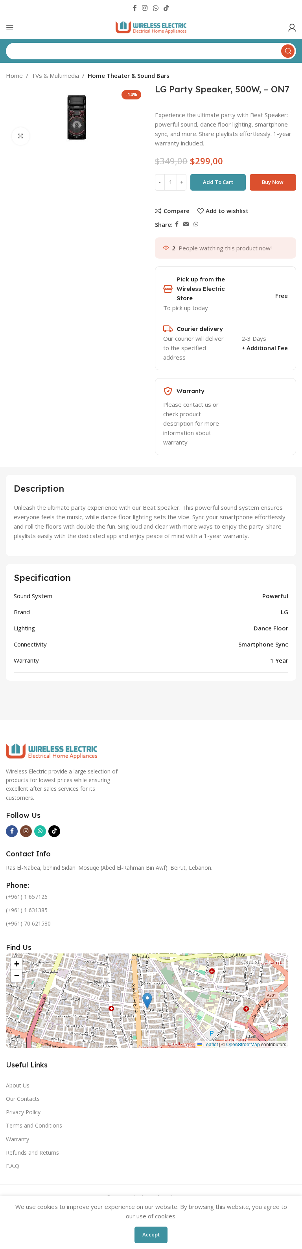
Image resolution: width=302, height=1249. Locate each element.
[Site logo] (151, 27)
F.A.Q (12, 1166)
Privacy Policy (23, 1112)
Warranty (17, 1139)
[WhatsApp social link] (155, 8)
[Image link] (51, 751)
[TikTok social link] (166, 8)
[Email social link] (186, 224)
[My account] (292, 27)
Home (14, 75)
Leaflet (210, 1044)
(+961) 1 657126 (27, 896)
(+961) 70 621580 (28, 923)
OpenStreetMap (243, 1044)
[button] (147, 1001)
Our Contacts (23, 1098)
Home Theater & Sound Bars (128, 75)
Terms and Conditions (34, 1125)
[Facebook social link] (134, 8)
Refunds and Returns (32, 1152)
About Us (17, 1085)
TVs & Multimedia (55, 75)
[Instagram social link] (145, 8)
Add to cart (218, 182)
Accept (151, 1234)
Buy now (273, 182)
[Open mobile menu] (10, 27)
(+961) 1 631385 (27, 910)
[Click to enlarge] (20, 136)
